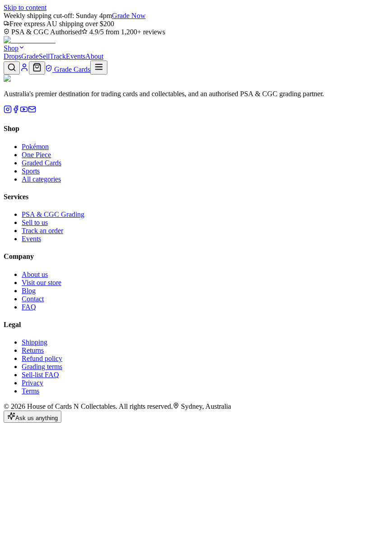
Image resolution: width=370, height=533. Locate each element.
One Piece (36, 155)
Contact (33, 299)
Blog (29, 291)
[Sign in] (24, 69)
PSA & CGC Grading (53, 214)
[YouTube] (24, 111)
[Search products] (12, 68)
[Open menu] (98, 68)
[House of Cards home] (30, 40)
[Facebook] (16, 111)
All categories (41, 179)
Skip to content (25, 7)
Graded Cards (41, 163)
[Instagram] (8, 111)
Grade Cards (71, 69)
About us (35, 274)
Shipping (34, 342)
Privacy (32, 383)
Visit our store (41, 282)
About (94, 56)
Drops (12, 56)
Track (58, 56)
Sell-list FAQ (40, 375)
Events (75, 56)
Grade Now (129, 15)
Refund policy (42, 358)
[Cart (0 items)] (37, 68)
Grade (30, 56)
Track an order (42, 230)
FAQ (29, 307)
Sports (31, 171)
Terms (30, 391)
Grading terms (42, 366)
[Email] (32, 111)
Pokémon (35, 146)
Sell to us (35, 222)
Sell (44, 56)
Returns (33, 350)
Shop (11, 48)
